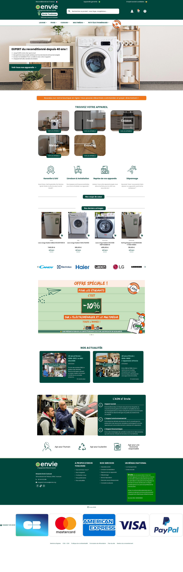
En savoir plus (81, 379)
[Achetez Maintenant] (61, 235)
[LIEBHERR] (119, 267)
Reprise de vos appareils (105, 178)
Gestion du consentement (125, 543)
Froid (90, 120)
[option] (91, 58)
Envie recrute (130, 469)
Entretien (90, 145)
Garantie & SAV (50, 178)
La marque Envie (131, 467)
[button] (40, 308)
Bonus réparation (106, 478)
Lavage (53, 120)
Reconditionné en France (45, 2)
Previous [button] (38, 266)
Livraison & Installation (78, 178)
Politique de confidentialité (79, 543)
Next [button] (144, 266)
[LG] (100, 267)
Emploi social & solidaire (135, 2)
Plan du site (111, 543)
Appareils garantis (91, 2)
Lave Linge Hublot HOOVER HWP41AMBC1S (104, 244)
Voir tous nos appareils (24, 67)
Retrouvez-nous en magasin (49, 17)
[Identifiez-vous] (132, 11)
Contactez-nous (81, 475)
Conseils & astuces (107, 483)
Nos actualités (80, 480)
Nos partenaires (81, 478)
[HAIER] (64, 267)
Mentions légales (55, 543)
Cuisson (126, 120)
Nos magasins (80, 472)
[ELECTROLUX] (46, 267)
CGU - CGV (66, 543)
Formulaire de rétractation (98, 543)
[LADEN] (82, 267)
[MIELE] (137, 267)
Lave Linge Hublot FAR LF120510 (78, 243)
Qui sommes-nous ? (82, 470)
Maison (54, 145)
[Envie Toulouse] (47, 8)
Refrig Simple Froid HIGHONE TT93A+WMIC (131, 244)
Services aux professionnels (109, 480)
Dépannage (132, 178)
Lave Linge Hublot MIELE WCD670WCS (51, 243)
